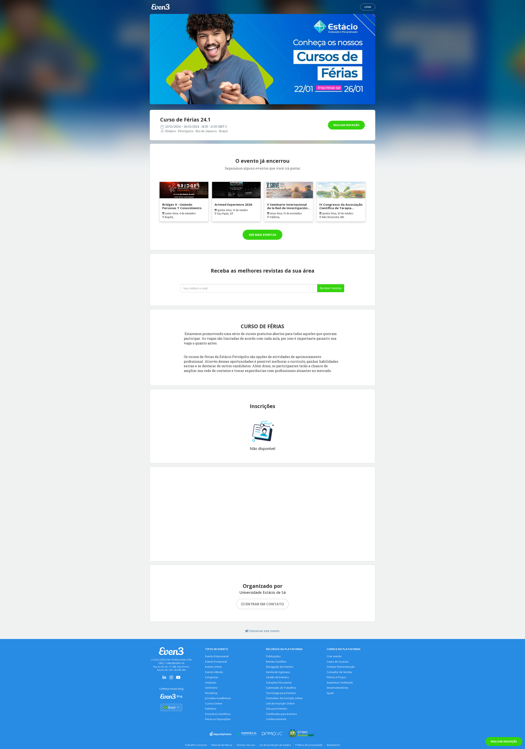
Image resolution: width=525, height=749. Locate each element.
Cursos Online (213, 703)
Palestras (210, 708)
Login (367, 7)
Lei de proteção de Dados (275, 745)
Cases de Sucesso (338, 661)
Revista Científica (276, 661)
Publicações (273, 656)
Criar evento (334, 656)
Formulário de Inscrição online (284, 698)
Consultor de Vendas (339, 672)
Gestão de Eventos (277, 677)
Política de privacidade (309, 745)
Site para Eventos (276, 708)
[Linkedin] (164, 679)
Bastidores (333, 745)
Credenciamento (276, 719)
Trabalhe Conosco (196, 745)
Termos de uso (245, 745)
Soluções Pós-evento (279, 682)
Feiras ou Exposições (218, 719)
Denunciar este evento (264, 631)
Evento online (213, 667)
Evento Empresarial (216, 656)
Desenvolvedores (337, 687)
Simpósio (210, 682)
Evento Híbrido (214, 672)
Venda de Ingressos (278, 672)
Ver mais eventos (262, 235)
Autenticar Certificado (340, 682)
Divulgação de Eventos (279, 667)
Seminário (211, 687)
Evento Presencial (216, 661)
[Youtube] (178, 679)
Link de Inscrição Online (280, 703)
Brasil (171, 707)
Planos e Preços (336, 677)
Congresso (211, 677)
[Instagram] (171, 679)
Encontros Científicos (218, 714)
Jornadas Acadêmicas (218, 698)
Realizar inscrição (346, 125)
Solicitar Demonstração (341, 667)
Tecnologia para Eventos (281, 693)
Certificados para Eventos (281, 714)
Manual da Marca (221, 745)
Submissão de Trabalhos (281, 687)
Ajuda (330, 693)
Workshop (211, 693)
